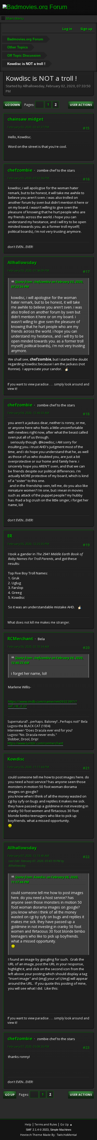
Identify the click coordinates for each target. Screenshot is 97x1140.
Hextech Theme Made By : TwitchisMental (48, 1135)
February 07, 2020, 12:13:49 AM (28, 856)
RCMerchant (20, 638)
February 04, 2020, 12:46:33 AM (28, 413)
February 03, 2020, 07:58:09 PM (28, 270)
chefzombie (20, 170)
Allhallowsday (22, 262)
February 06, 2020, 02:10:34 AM (28, 646)
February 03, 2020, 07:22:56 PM (28, 178)
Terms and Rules (46, 1124)
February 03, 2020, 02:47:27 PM (28, 127)
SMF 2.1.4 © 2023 (37, 1129)
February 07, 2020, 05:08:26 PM (28, 1046)
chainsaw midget (25, 119)
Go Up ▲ (66, 1124)
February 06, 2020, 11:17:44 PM (28, 767)
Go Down (12, 105)
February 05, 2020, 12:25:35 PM (28, 544)
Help (28, 1124)
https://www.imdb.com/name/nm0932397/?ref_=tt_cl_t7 (42, 704)
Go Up (9, 1095)
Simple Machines (60, 1129)
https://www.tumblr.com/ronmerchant (35, 743)
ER (10, 536)
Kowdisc (16, 759)
